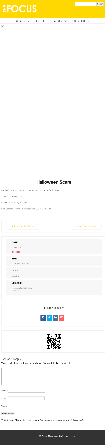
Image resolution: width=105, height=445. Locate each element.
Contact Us (81, 20)
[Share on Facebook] (43, 318)
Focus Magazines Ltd (52, 436)
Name (4, 390)
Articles (41, 20)
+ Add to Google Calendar (22, 226)
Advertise (60, 20)
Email (4, 398)
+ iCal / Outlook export (86, 226)
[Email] (61, 318)
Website (4, 406)
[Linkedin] (55, 318)
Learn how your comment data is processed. (61, 420)
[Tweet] (49, 318)
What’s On (22, 20)
